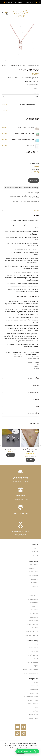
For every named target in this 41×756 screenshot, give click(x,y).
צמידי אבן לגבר (33, 568)
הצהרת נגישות (33, 718)
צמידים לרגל (34, 610)
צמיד (13, 201)
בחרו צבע (35, 93)
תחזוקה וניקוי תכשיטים (31, 697)
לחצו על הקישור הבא (31, 346)
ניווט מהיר (35, 544)
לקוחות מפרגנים (33, 392)
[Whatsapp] (17, 733)
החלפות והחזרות (33, 378)
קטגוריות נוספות (33, 641)
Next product (3, 65)
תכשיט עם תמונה (32, 624)
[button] (27, 751)
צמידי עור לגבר (33, 572)
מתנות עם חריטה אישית (30, 669)
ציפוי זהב (19, 201)
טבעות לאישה (34, 603)
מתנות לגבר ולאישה (32, 662)
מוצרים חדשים (33, 648)
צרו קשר (35, 682)
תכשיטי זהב (34, 651)
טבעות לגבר (34, 579)
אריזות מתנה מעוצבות (31, 673)
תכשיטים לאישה (27, 65)
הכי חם (36, 644)
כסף (24, 201)
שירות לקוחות (33, 679)
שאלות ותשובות (33, 413)
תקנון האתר (34, 686)
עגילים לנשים (34, 606)
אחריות (36, 210)
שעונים (36, 659)
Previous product (7, 65)
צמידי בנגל (35, 628)
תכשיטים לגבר (33, 561)
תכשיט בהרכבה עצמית (31, 635)
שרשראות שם (34, 617)
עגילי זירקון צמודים (11, 449)
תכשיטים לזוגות (33, 655)
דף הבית (35, 548)
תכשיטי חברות (33, 620)
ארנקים (36, 666)
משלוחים (36, 399)
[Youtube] (17, 727)
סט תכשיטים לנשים (32, 631)
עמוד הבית (36, 65)
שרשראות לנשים (16, 65)
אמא (28, 201)
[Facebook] (23, 727)
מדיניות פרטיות (33, 714)
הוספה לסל (33, 180)
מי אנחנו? (35, 552)
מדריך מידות (34, 693)
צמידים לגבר (34, 565)
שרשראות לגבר (33, 575)
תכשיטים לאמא (34, 198)
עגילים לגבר (34, 582)
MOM (33, 201)
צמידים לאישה (33, 595)
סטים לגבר (35, 586)
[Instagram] (23, 733)
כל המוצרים (34, 555)
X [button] (39, 2)
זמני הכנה (36, 385)
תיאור (37, 406)
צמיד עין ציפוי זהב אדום (14, 352)
